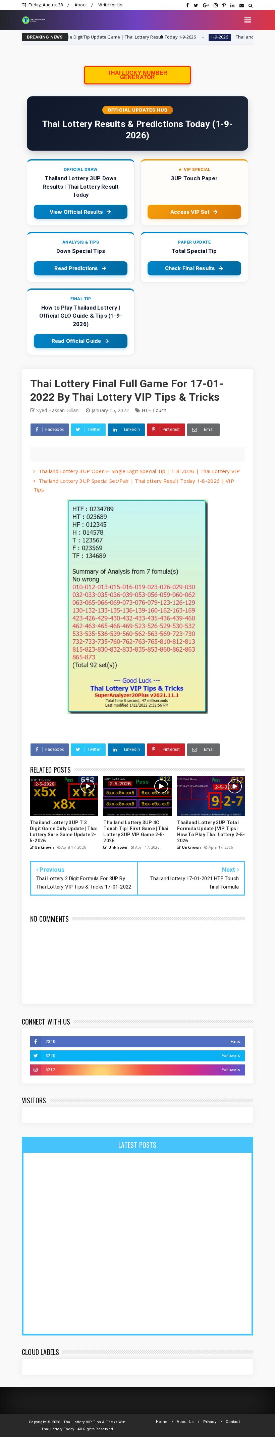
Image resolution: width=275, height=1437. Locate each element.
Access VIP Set (190, 212)
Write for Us (110, 4)
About (80, 4)
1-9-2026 (180, 37)
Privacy (209, 1422)
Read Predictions (76, 268)
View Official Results (76, 212)
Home (161, 1422)
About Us (185, 1422)
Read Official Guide (76, 341)
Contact (232, 1422)
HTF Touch (154, 410)
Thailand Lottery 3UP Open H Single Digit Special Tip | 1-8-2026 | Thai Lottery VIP (139, 471)
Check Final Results (190, 268)
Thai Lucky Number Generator (137, 75)
